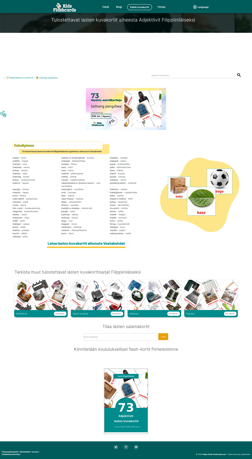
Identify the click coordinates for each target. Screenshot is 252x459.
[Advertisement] (126, 51)
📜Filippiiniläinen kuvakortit (19, 77)
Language (198, 7)
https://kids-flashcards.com (214, 454)
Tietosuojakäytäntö (10, 452)
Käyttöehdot (25, 452)
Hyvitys (35, 452)
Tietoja (161, 7)
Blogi (119, 7)
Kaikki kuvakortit (139, 7)
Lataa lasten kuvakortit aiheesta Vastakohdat (86, 243)
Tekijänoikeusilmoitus (11, 454)
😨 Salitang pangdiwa (47, 77)
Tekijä (105, 7)
